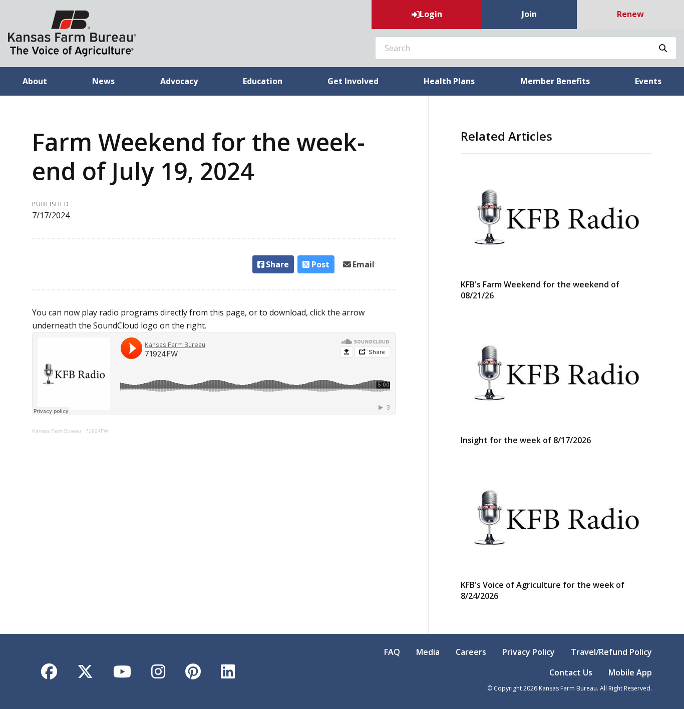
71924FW (97, 431)
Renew (630, 14)
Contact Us (570, 672)
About (35, 81)
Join (529, 14)
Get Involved (353, 81)
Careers (471, 651)
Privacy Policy (528, 651)
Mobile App (630, 672)
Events (648, 81)
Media (428, 651)
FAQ (392, 651)
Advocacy (179, 81)
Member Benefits (555, 81)
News (103, 81)
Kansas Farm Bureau (56, 431)
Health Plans (449, 81)
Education (262, 81)
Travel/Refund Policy (611, 651)
